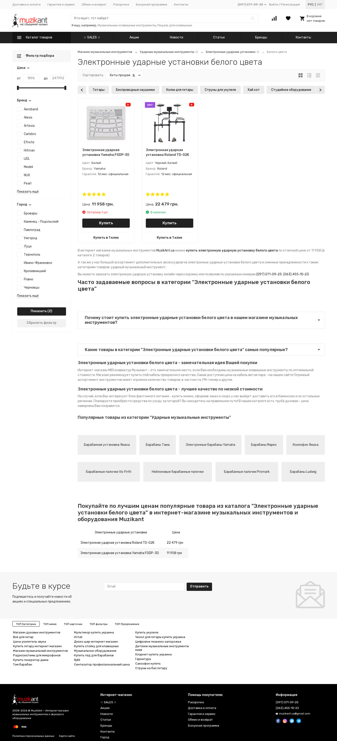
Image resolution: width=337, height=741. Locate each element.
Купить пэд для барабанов (94, 655)
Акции (134, 37)
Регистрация (290, 4)
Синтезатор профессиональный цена (102, 664)
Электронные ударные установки (230, 52)
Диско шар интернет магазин (96, 641)
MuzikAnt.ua (165, 250)
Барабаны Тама (158, 445)
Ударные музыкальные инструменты (167, 52)
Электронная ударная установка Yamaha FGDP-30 (119, 553)
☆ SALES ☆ (91, 37)
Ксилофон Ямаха (305, 445)
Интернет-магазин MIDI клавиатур (104, 370)
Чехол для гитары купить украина (160, 637)
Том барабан (22, 664)
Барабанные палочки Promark (247, 472)
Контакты (181, 4)
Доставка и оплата (26, 4)
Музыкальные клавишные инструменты (127, 25)
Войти (273, 4)
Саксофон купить (148, 663)
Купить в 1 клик (106, 238)
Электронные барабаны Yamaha (210, 445)
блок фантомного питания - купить (156, 396)
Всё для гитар (23, 637)
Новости (176, 37)
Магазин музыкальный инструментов (40, 650)
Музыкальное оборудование (95, 650)
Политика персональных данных (33, 736)
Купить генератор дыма (30, 660)
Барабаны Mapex (264, 445)
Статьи (219, 37)
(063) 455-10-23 (296, 274)
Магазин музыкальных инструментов (105, 52)
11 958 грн (174, 553)
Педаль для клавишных (174, 25)
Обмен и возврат (94, 4)
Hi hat (78, 637)
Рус (311, 4)
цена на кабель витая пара (244, 375)
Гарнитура (143, 659)
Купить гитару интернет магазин (37, 646)
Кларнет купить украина (153, 654)
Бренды (261, 37)
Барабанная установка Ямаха (107, 445)
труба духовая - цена (292, 401)
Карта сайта (67, 736)
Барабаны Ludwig (303, 472)
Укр (320, 4)
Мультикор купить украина (94, 632)
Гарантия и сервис (61, 4)
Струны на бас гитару (151, 668)
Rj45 (77, 660)
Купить (106, 223)
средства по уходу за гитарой (156, 401)
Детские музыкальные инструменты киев (162, 648)
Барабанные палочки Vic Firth (108, 472)
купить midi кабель (145, 375)
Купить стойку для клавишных (96, 646)
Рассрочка (121, 4)
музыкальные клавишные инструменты (257, 370)
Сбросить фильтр (41, 323)
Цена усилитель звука (29, 641)
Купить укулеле (146, 632)
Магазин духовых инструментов (36, 632)
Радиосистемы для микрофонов (37, 655)
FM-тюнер (210, 380)
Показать (39, 311)
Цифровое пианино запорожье (158, 641)
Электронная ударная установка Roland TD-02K (117, 543)
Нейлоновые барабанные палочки (178, 472)
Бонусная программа (151, 4)
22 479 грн (175, 543)
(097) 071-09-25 (269, 274)
